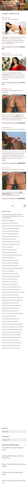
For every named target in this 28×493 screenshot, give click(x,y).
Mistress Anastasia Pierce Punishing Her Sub (12, 297)
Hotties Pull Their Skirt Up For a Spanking (11, 334)
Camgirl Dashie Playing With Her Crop (10, 318)
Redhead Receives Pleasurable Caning (10, 244)
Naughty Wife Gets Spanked (8, 257)
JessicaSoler (5, 37)
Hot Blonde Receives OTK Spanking (10, 273)
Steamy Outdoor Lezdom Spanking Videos (11, 305)
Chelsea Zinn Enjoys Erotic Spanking (10, 263)
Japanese (18, 115)
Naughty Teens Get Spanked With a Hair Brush (12, 326)
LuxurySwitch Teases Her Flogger (9, 284)
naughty (4, 156)
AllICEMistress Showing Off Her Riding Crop (12, 300)
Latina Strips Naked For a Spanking (10, 321)
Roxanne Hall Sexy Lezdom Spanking (10, 295)
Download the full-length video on (13, 122)
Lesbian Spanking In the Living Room (10, 260)
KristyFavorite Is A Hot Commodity (12, 55)
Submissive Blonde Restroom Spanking (11, 241)
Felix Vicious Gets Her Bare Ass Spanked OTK (12, 324)
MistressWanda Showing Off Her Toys (10, 310)
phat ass (9, 42)
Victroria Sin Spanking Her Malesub (10, 233)
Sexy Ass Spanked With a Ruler (9, 316)
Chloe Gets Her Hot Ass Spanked (9, 281)
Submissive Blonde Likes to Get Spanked (11, 332)
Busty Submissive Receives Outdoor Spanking (12, 225)
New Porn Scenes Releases (10, 444)
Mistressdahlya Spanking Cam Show (10, 302)
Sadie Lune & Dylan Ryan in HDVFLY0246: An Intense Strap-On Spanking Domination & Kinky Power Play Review (13, 216)
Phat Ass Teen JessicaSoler (10, 19)
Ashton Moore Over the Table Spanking (11, 348)
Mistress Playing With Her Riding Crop (11, 308)
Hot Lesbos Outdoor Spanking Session (11, 340)
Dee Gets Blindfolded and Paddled (10, 279)
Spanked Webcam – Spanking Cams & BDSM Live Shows (13, 4)
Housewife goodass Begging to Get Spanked (12, 329)
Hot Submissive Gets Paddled (9, 239)
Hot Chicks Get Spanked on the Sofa (10, 236)
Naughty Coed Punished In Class (9, 252)
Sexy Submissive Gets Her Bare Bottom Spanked (13, 292)
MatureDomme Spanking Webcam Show (11, 287)
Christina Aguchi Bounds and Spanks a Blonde (12, 268)
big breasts (17, 116)
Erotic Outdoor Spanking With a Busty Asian (12, 255)
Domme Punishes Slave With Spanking (11, 276)
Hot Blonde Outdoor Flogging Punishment (11, 337)
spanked (4, 160)
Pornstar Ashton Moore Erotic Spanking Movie (12, 313)
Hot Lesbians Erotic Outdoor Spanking (13, 129)
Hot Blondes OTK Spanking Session (10, 265)
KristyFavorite (5, 74)
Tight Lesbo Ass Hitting (7, 247)
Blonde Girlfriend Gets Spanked (9, 249)
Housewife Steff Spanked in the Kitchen (11, 345)
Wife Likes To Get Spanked (8, 271)
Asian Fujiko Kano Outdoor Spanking (13, 169)
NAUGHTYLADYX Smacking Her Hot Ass (11, 289)
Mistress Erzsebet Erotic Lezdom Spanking (12, 342)
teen (14, 37)
